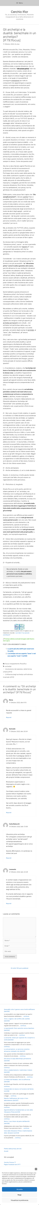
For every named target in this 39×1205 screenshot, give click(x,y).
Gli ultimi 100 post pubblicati (19, 968)
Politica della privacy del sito (13, 1148)
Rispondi (8, 717)
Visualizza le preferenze (19, 1200)
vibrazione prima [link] (23, 69)
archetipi (8, 666)
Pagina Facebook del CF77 (12, 1164)
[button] (36, 1169)
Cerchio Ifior (19, 12)
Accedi (6, 1151)
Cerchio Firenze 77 (10, 1162)
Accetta (19, 1189)
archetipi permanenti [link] (10, 323)
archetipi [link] (31, 330)
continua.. (27, 1016)
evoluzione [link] (15, 80)
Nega (19, 1195)
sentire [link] (25, 197)
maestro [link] (25, 247)
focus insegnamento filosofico (15, 664)
